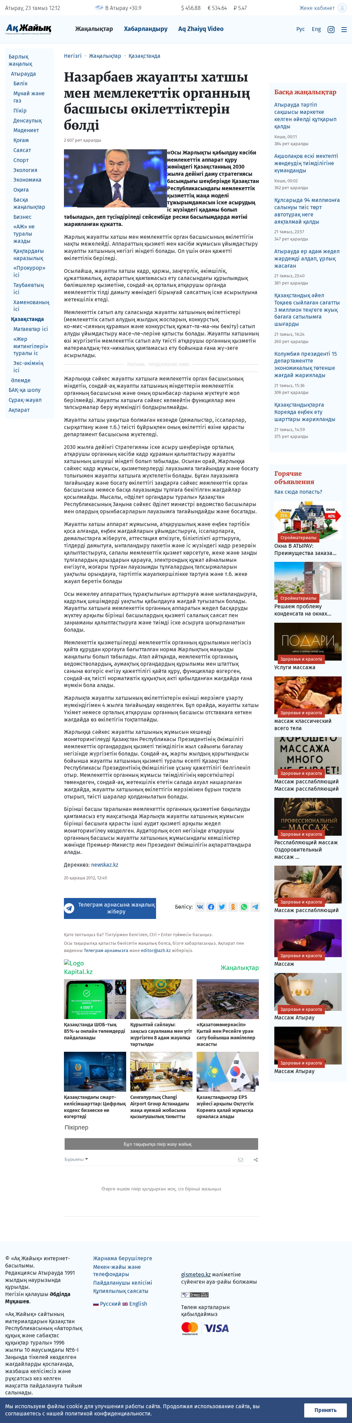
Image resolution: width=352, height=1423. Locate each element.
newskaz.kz (104, 865)
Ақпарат (19, 410)
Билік (20, 83)
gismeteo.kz (196, 1274)
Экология (25, 170)
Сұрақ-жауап (25, 400)
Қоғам (21, 140)
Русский (110, 1304)
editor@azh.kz (156, 950)
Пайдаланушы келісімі (122, 1283)
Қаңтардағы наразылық (28, 254)
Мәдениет (26, 130)
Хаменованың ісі (31, 306)
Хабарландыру (145, 29)
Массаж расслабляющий (306, 906)
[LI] (196, 1260)
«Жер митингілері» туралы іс (30, 346)
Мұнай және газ (29, 97)
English (138, 1304)
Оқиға (21, 189)
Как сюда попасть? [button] (298, 492)
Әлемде (21, 380)
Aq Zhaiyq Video (201, 29)
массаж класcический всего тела (303, 720)
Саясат (22, 150)
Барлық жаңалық (20, 60)
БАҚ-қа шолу (25, 390)
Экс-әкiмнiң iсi (28, 367)
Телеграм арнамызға (106, 950)
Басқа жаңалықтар (29, 203)
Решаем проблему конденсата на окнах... (302, 606)
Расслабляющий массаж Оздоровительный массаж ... (306, 846)
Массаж (298, 960)
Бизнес (22, 217)
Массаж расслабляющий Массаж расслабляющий (306, 781)
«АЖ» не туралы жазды (24, 233)
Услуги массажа (298, 663)
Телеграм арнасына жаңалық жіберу (116, 908)
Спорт (21, 160)
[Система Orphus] (195, 1294)
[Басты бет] (28, 29)
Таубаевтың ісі (28, 289)
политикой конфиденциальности (108, 1413)
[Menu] (344, 29)
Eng (316, 29)
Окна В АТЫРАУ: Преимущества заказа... (305, 545)
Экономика (27, 179)
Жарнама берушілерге (122, 1258)
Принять (326, 1410)
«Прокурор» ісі (29, 271)
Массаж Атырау (298, 1014)
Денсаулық (27, 120)
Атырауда (23, 74)
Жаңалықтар (94, 29)
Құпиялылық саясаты (120, 1291)
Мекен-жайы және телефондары (117, 1270)
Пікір (20, 110)
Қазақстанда (27, 319)
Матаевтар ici (30, 329)
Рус (300, 29)
